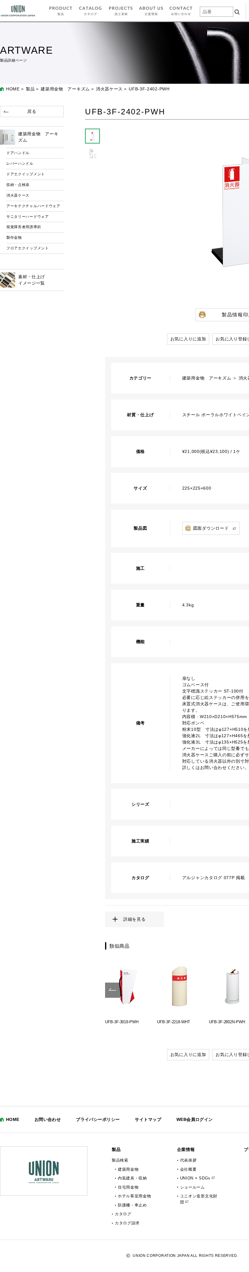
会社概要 (188, 1169)
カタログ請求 (127, 1223)
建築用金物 (128, 1169)
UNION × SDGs (195, 1178)
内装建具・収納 (132, 1178)
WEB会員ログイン (194, 1119)
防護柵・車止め (132, 1205)
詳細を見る (134, 919)
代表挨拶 (188, 1160)
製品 (30, 88)
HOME (13, 88)
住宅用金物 (128, 1187)
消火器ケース (109, 88)
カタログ (123, 1214)
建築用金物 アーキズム (65, 88)
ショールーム (192, 1187)
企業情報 (186, 1149)
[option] (128, 990)
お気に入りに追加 (188, 338)
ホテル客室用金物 (134, 1196)
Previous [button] (112, 990)
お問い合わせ (48, 1119)
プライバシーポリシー (98, 1119)
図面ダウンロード (211, 528)
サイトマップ (148, 1119)
